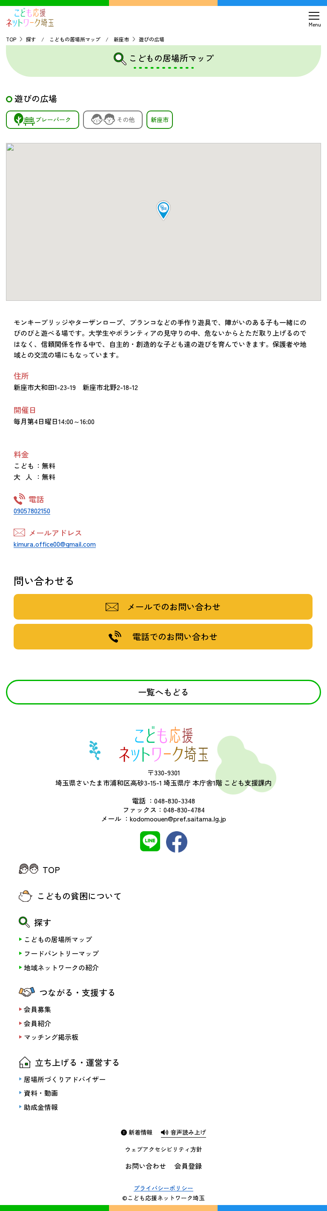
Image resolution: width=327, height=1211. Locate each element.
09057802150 (32, 510)
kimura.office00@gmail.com (55, 544)
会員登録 (188, 1166)
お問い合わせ (145, 1166)
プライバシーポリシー (163, 1188)
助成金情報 (41, 1107)
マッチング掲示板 (51, 1037)
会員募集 (37, 1009)
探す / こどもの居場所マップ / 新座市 (77, 39)
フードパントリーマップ (61, 953)
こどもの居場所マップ (58, 939)
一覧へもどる (163, 692)
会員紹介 (37, 1023)
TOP (11, 39)
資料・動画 (41, 1093)
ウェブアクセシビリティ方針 (163, 1149)
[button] (163, 210)
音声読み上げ (187, 1132)
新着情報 (139, 1132)
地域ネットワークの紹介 (61, 967)
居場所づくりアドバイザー (65, 1079)
